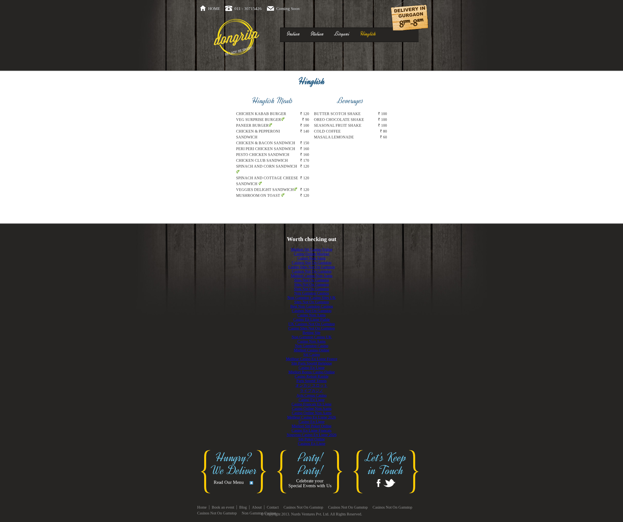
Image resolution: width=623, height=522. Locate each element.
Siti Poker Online (311, 439)
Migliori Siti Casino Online (311, 249)
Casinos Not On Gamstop (311, 263)
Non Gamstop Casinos (311, 293)
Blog (243, 507)
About (257, 507)
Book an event (223, 507)
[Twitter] (389, 482)
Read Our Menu (229, 482)
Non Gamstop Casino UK (312, 337)
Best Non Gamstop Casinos (311, 306)
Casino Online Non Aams (311, 408)
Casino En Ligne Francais (311, 430)
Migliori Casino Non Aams (311, 276)
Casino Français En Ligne (311, 404)
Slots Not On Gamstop (311, 280)
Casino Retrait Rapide (312, 376)
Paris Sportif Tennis (311, 381)
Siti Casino (311, 354)
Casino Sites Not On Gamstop (311, 267)
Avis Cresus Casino (311, 395)
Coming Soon (288, 8)
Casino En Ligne (312, 368)
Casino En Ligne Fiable (311, 319)
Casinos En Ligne (311, 443)
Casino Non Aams (311, 258)
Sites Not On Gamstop (311, 284)
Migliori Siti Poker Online (311, 426)
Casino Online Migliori (311, 254)
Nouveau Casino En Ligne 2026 (312, 435)
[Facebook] (378, 482)
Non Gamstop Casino (311, 346)
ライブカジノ (311, 390)
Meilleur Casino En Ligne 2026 (311, 417)
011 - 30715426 (248, 8)
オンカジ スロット (311, 385)
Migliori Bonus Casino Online (311, 372)
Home (202, 507)
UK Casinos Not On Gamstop (311, 324)
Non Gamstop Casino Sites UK (311, 298)
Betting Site (311, 333)
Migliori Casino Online (311, 350)
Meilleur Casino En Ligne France (311, 359)
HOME (214, 8)
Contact (273, 507)
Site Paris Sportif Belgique (311, 363)
